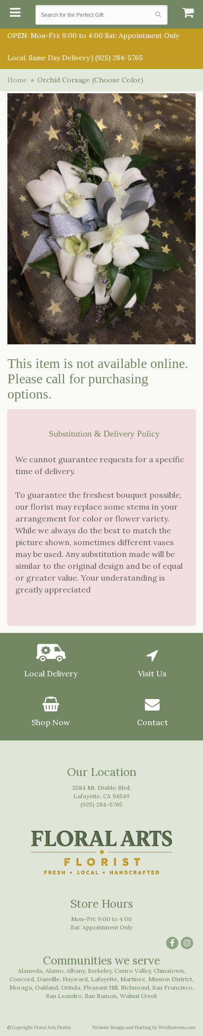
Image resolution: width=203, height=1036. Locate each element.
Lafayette (104, 979)
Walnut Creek (138, 995)
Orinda (70, 987)
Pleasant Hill (100, 987)
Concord (21, 979)
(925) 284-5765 (119, 57)
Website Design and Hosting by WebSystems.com (144, 1027)
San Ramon (101, 995)
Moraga (20, 987)
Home (17, 79)
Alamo (54, 970)
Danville (48, 979)
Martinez (132, 979)
